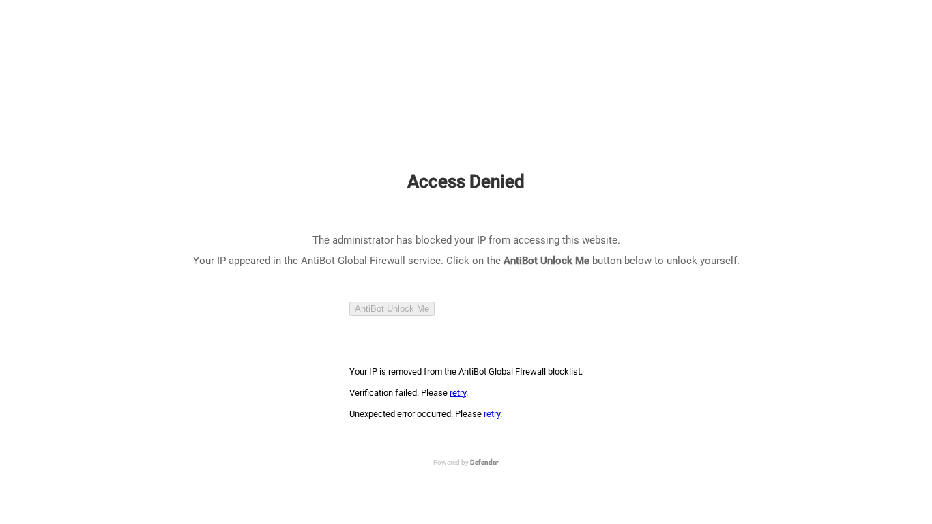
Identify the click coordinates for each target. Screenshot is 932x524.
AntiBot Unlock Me (392, 309)
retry (458, 393)
